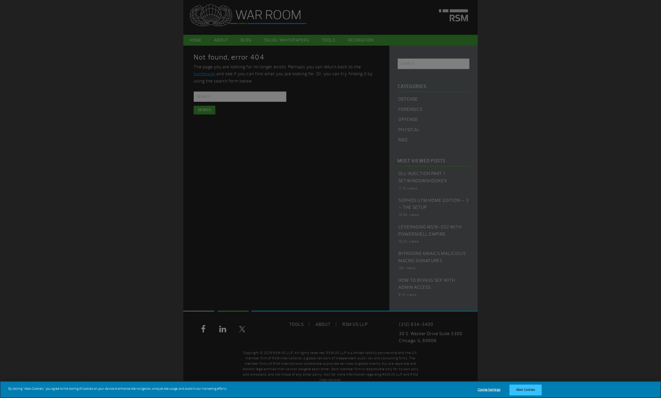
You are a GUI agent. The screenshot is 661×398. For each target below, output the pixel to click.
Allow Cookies (525, 390)
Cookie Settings (489, 390)
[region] (330, 389)
